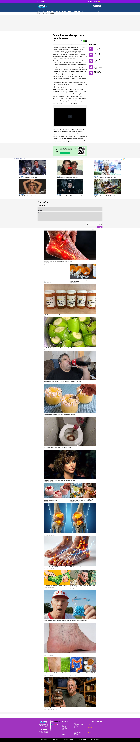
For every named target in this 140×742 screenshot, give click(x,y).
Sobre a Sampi (44, 739)
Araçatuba (90, 724)
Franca (89, 729)
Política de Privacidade (68, 739)
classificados (77, 11)
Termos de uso (55, 739)
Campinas (90, 727)
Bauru (89, 725)
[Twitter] (86, 41)
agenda (58, 11)
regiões (48, 11)
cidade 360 (63, 11)
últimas (42, 11)
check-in (70, 11)
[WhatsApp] (84, 41)
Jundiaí (89, 730)
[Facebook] (81, 41)
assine (82, 11)
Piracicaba (90, 732)
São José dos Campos (92, 734)
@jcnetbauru (57, 721)
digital (52, 11)
